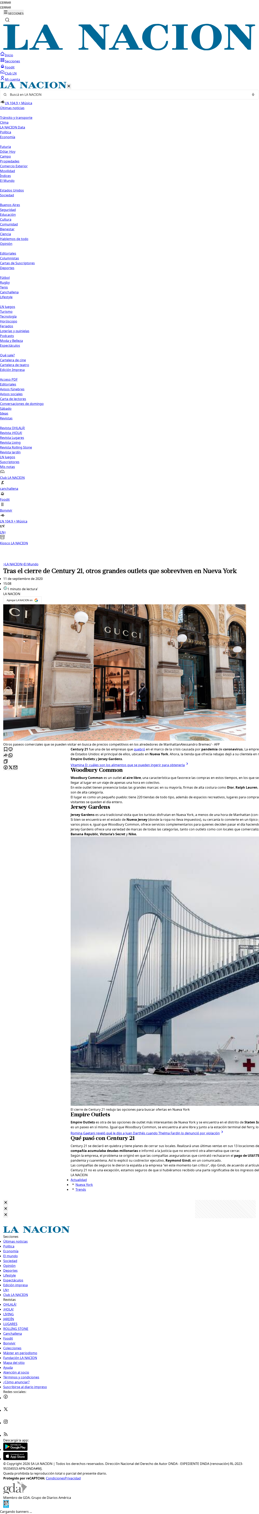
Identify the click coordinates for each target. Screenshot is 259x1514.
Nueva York (84, 1184)
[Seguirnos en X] (5, 1410)
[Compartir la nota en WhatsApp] (10, 755)
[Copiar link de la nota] (5, 761)
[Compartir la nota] (5, 755)
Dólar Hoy (7, 151)
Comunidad (9, 224)
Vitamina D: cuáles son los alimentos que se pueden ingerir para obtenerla (128, 765)
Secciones (12, 61)
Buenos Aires (10, 205)
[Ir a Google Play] (15, 1449)
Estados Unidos (12, 190)
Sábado (6, 408)
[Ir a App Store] (15, 1459)
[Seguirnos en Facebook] (5, 1398)
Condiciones (55, 1478)
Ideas (4, 413)
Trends (80, 1189)
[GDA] (15, 1493)
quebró (139, 749)
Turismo (6, 311)
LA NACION (12, 564)
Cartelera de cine (13, 360)
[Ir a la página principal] (129, 49)
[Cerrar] (68, 86)
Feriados (6, 326)
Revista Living (10, 442)
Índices (5, 176)
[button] (129, 314)
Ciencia (5, 234)
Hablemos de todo (14, 239)
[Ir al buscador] (7, 20)
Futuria (5, 146)
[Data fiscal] (6, 1507)
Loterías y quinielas (14, 331)
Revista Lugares (12, 437)
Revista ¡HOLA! (11, 433)
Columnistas (9, 258)
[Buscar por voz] (253, 95)
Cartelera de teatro (14, 365)
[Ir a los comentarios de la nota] (10, 749)
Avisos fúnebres (12, 389)
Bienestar (7, 229)
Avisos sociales (11, 394)
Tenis (4, 287)
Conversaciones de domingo (22, 403)
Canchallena (9, 292)
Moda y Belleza (11, 340)
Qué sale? (7, 355)
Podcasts (7, 336)
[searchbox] (128, 94)
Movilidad (7, 171)
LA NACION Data (12, 127)
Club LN (11, 73)
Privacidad (73, 1478)
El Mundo (30, 564)
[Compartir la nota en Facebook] (5, 767)
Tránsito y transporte (16, 117)
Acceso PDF (9, 379)
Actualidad (79, 1180)
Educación (8, 214)
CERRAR (5, 2)
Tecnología (8, 316)
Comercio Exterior (14, 166)
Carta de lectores (13, 399)
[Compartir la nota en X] (10, 767)
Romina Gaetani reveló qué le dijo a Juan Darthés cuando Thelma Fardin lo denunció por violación (145, 1133)
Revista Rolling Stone (16, 447)
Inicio (9, 55)
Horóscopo (8, 321)
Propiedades (9, 161)
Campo (5, 156)
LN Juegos (7, 306)
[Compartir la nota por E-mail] (15, 767)
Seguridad (8, 210)
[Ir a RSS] (5, 1435)
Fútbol (5, 277)
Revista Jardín (10, 452)
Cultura (5, 219)
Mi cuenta (12, 79)
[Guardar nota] (5, 749)
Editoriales (8, 253)
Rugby (5, 282)
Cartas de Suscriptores (17, 263)
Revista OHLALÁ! (12, 428)
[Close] (5, 1202)
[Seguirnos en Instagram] (5, 1423)
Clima (4, 122)
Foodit (10, 67)
